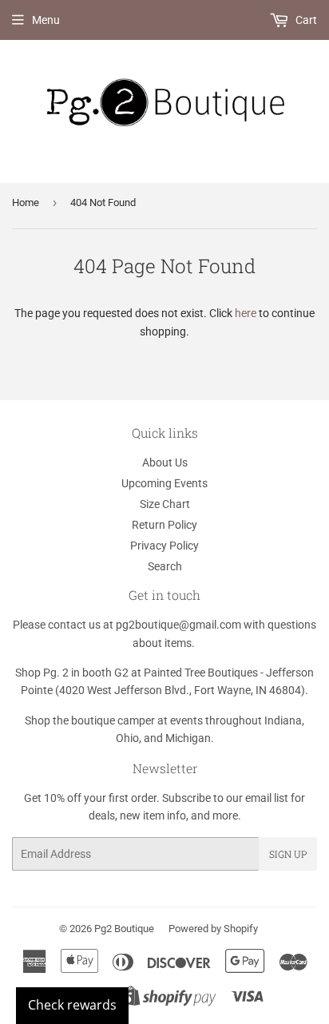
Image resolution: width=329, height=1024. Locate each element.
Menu (46, 20)
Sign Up (288, 853)
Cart (305, 20)
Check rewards (72, 1005)
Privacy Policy (164, 545)
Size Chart (165, 504)
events (186, 720)
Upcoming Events (164, 483)
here (245, 313)
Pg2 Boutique (124, 929)
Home (25, 202)
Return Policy (164, 524)
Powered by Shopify (213, 929)
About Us (165, 462)
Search (165, 566)
